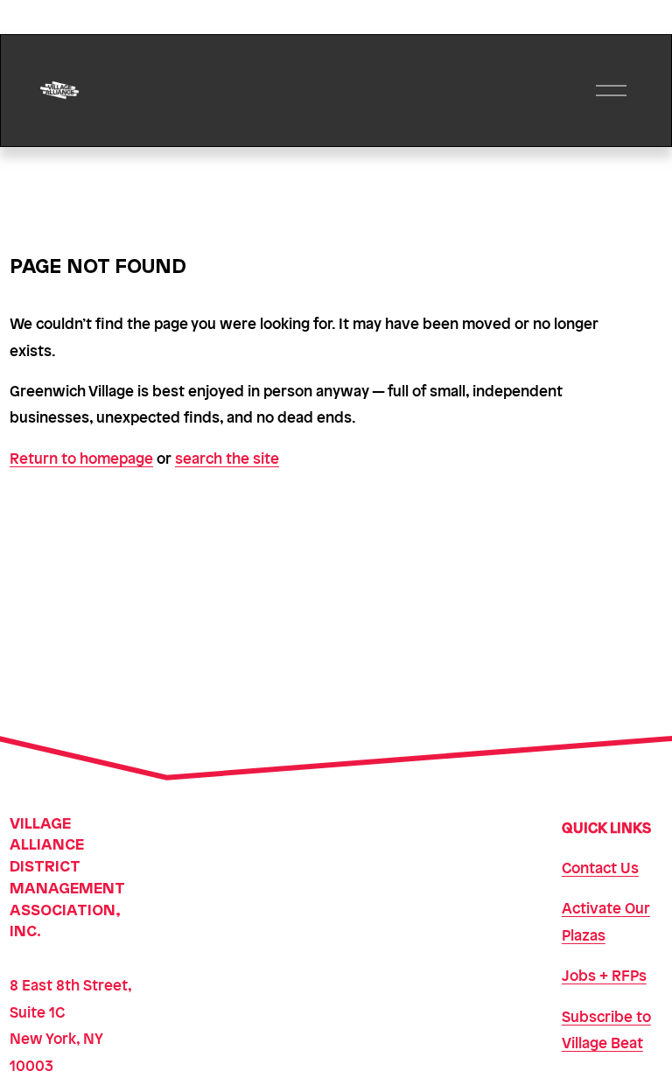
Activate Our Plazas (606, 920)
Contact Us (600, 867)
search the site (227, 457)
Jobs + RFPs (604, 974)
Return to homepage (81, 457)
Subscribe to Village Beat (606, 1029)
